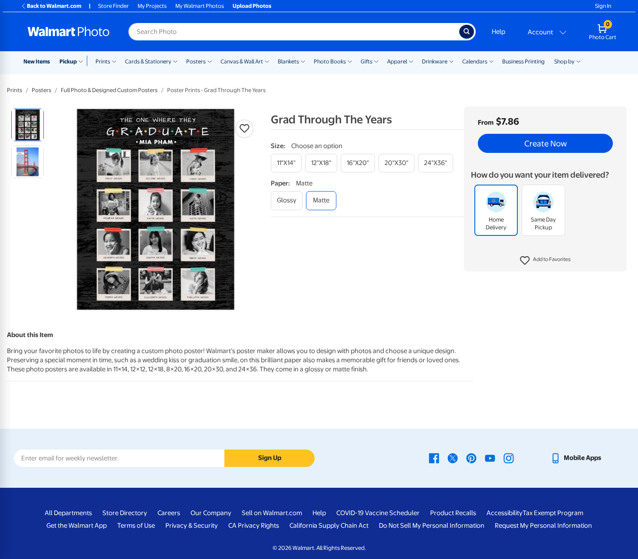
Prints (102, 61)
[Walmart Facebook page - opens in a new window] (434, 458)
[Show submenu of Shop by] (578, 61)
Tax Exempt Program (553, 513)
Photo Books (330, 61)
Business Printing (523, 61)
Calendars (474, 61)
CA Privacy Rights (253, 525)
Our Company (211, 513)
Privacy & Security (191, 525)
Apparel (397, 61)
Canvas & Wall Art (241, 61)
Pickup (68, 61)
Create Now (545, 143)
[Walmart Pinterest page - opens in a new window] (471, 458)
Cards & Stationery (148, 61)
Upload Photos (252, 6)
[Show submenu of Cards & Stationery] (175, 61)
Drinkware (434, 61)
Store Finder (113, 6)
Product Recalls (453, 513)
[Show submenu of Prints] (114, 61)
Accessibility (505, 513)
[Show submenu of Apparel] (411, 61)
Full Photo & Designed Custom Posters (109, 90)
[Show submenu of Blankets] (303, 61)
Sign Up (269, 458)
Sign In (603, 6)
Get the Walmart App (76, 525)
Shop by (564, 61)
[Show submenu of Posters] (209, 61)
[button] (545, 260)
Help (498, 32)
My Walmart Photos (199, 6)
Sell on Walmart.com (272, 513)
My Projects (152, 6)
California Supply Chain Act (328, 525)
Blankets (288, 61)
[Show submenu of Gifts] (376, 61)
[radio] (27, 125)
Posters (196, 61)
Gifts (366, 61)
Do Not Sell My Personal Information (431, 525)
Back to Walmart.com (54, 6)
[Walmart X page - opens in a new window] (452, 458)
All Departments (68, 513)
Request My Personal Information (543, 525)
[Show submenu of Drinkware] (451, 61)
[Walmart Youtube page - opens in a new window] (490, 458)
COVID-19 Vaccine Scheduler (378, 513)
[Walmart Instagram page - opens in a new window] (508, 458)
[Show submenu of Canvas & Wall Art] (267, 61)
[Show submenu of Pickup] (82, 61)
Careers (169, 513)
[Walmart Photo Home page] (68, 32)
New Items (36, 61)
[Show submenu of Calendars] (491, 61)
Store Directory (124, 513)
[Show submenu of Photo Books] (349, 61)
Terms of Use (136, 525)
